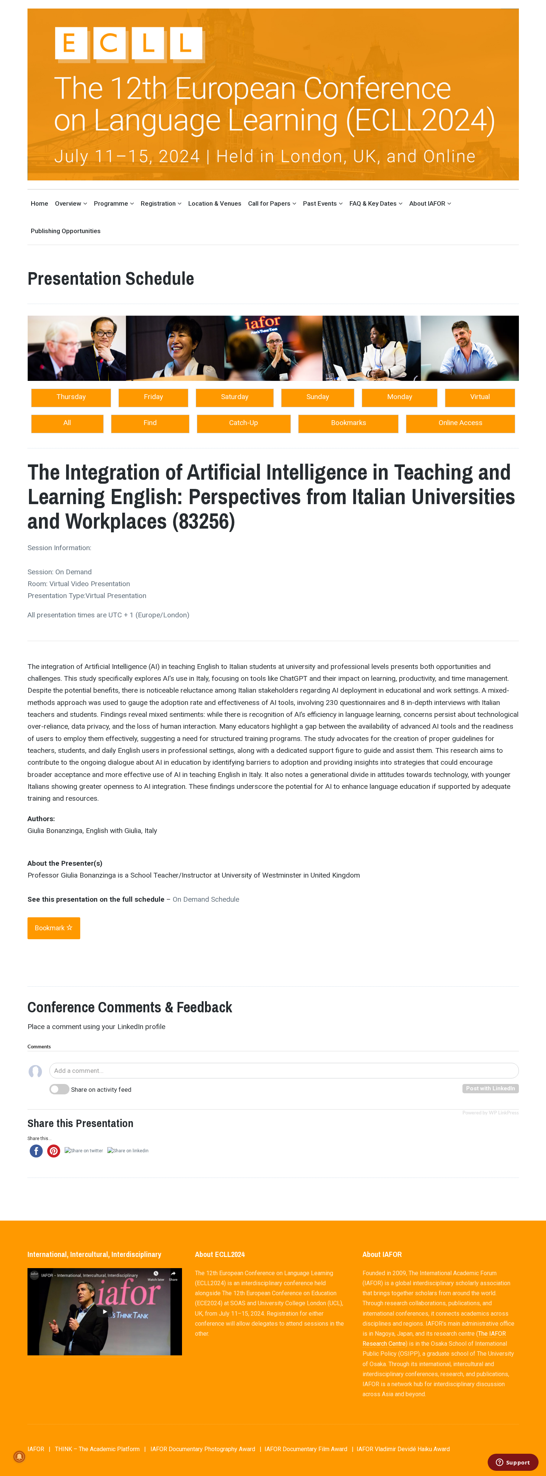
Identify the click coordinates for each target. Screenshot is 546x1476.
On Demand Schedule (206, 899)
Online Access (460, 422)
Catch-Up (243, 422)
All (67, 422)
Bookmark (50, 928)
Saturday (234, 396)
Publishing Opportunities (66, 231)
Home (39, 203)
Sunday (317, 396)
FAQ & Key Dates (373, 203)
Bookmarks (348, 422)
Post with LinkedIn (490, 1088)
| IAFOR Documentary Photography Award (199, 1449)
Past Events (320, 203)
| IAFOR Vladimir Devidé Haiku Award (401, 1449)
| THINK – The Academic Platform (94, 1449)
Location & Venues (214, 203)
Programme (111, 203)
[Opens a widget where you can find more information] (513, 1463)
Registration (158, 203)
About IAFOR (427, 203)
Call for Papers (269, 203)
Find (150, 422)
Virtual (480, 396)
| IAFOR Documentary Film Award (303, 1449)
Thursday (71, 396)
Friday (153, 396)
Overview (68, 203)
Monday (399, 396)
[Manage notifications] (19, 1457)
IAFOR (35, 1449)
